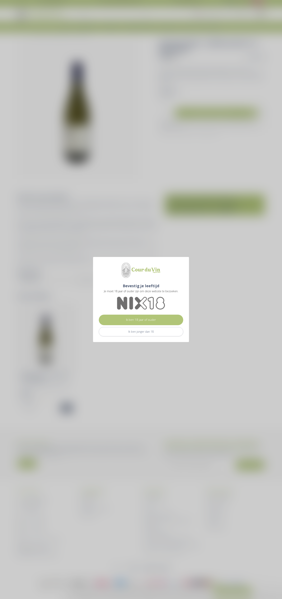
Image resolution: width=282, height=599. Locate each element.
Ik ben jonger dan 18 (141, 331)
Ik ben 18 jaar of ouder (141, 320)
